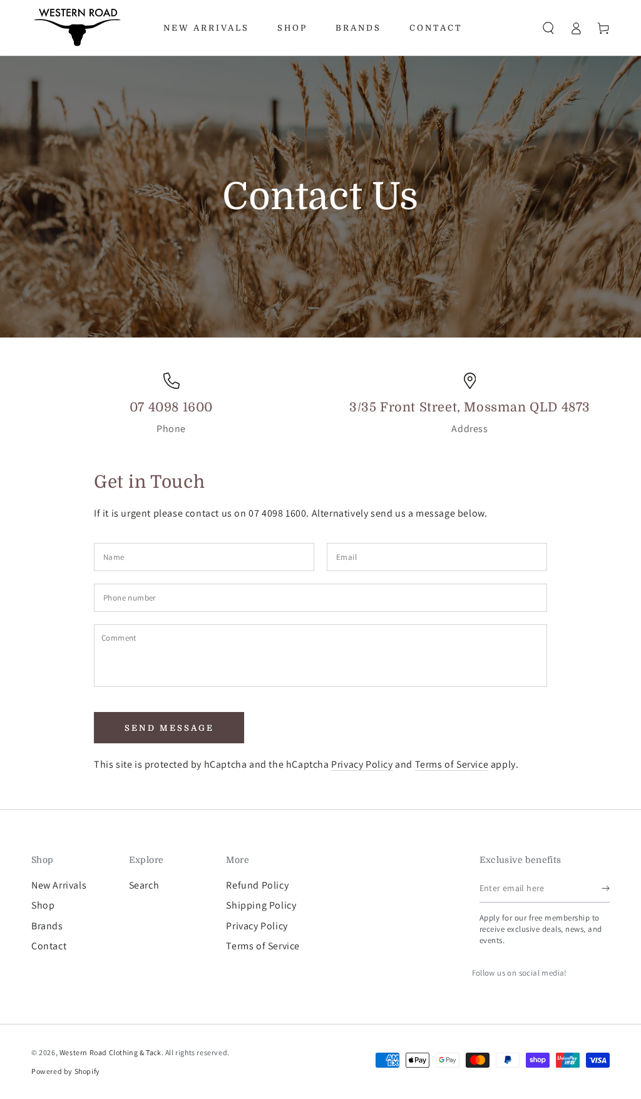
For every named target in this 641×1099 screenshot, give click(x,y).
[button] (548, 28)
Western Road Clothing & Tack (110, 1052)
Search (144, 885)
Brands (47, 925)
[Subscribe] (606, 888)
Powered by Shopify (65, 1071)
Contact (48, 945)
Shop (42, 905)
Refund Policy (257, 885)
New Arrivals (58, 885)
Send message (169, 728)
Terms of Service (452, 764)
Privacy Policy (361, 764)
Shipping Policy (261, 905)
